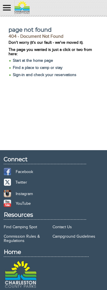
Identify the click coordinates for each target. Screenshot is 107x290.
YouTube (23, 203)
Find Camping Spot (20, 227)
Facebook (24, 172)
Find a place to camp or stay (37, 67)
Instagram (24, 194)
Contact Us (62, 227)
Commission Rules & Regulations (22, 238)
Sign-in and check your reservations (44, 75)
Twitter (21, 182)
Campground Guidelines (74, 236)
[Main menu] (7, 8)
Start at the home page (33, 60)
